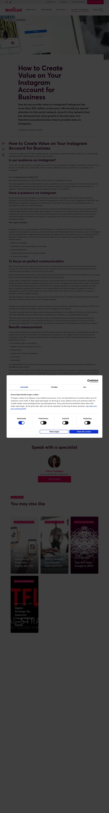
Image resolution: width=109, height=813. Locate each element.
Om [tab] (84, 387)
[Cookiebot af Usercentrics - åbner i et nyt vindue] (89, 381)
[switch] (43, 423)
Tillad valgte (54, 431)
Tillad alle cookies (84, 431)
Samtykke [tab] (24, 387)
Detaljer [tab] (54, 387)
